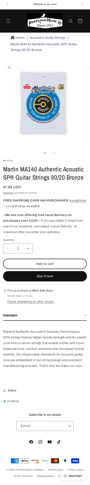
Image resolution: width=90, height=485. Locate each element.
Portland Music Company (29, 469)
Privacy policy (76, 469)
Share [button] (12, 390)
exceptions (78, 200)
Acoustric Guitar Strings (47, 37)
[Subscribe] (68, 426)
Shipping (8, 193)
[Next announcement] (82, 4)
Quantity (8, 240)
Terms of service (23, 476)
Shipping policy (45, 476)
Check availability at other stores (30, 301)
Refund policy (56, 469)
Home (19, 37)
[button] (8, 21)
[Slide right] (54, 152)
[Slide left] (35, 152)
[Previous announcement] (7, 4)
